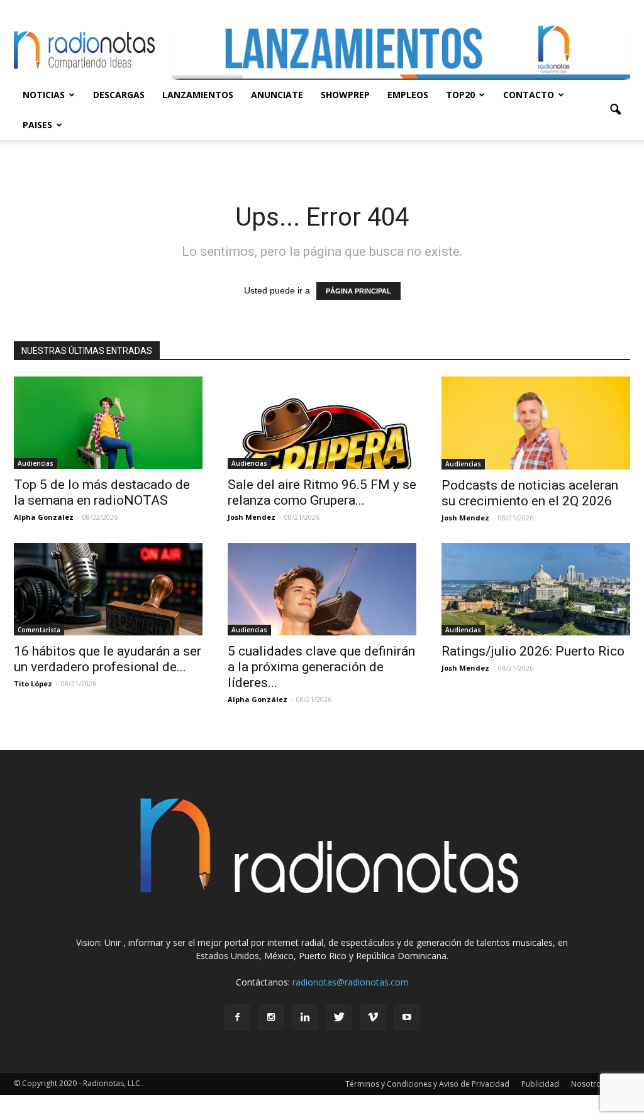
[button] (615, 110)
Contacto (528, 95)
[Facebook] (237, 1017)
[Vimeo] (373, 1017)
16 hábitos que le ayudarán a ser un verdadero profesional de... (107, 659)
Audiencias (35, 463)
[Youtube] (406, 1017)
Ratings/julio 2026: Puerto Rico (533, 651)
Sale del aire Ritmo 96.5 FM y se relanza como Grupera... (322, 492)
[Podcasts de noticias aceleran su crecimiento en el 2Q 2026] (535, 422)
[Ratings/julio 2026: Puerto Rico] (535, 589)
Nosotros (588, 1084)
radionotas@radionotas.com (350, 982)
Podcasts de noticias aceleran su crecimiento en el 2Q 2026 (529, 493)
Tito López (33, 683)
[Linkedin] (305, 1017)
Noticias (44, 95)
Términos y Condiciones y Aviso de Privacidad (427, 1084)
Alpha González (44, 517)
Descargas (119, 95)
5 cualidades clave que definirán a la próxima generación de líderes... (321, 667)
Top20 (460, 95)
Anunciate (277, 95)
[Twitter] (339, 1017)
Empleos (407, 95)
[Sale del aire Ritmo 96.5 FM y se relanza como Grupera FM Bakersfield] (322, 422)
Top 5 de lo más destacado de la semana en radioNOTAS (102, 492)
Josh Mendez (251, 517)
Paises (37, 125)
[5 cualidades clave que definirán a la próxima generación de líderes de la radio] (322, 589)
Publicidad (540, 1084)
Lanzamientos (197, 95)
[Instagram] (271, 1017)
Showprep (345, 95)
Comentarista (39, 629)
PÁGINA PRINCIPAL (358, 291)
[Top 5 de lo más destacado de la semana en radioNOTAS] (108, 422)
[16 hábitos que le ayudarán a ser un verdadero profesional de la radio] (108, 589)
